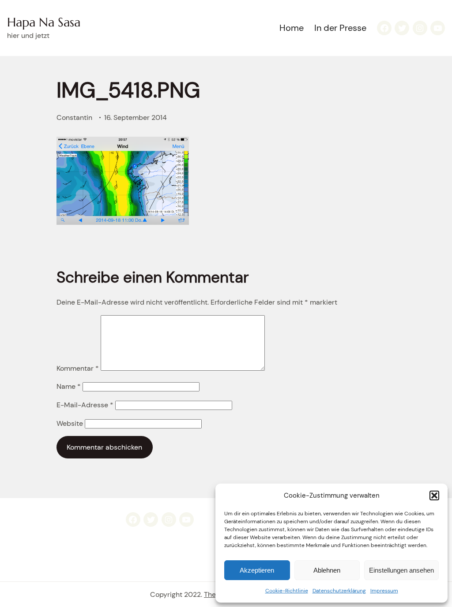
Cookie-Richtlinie (286, 590)
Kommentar (77, 368)
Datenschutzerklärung (339, 590)
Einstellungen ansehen (401, 570)
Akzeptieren (257, 570)
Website (69, 423)
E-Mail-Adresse (84, 405)
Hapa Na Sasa (43, 22)
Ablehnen (326, 570)
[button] (434, 495)
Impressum (384, 590)
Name (68, 386)
